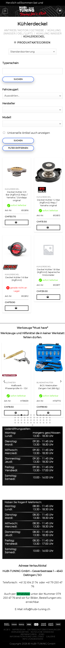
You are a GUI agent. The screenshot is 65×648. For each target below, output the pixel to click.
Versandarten (20, 632)
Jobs (41, 634)
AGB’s (7, 629)
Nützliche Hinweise (42, 632)
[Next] (60, 381)
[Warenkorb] (59, 11)
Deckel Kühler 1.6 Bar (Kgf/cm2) (16, 278)
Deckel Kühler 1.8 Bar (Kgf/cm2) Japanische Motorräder (48, 272)
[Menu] (5, 11)
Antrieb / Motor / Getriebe (24, 30)
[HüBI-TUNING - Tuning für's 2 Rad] (32, 11)
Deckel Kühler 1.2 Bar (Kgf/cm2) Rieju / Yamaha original (48, 203)
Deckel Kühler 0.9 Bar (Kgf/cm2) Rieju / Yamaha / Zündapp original (17, 196)
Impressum (18, 629)
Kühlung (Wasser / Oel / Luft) (32, 32)
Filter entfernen (18, 148)
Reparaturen (29, 634)
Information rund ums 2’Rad (27, 636)
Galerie (50, 636)
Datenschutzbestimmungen (44, 629)
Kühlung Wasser (49, 33)
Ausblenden (51, 2)
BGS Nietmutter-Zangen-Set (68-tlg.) (41, 387)
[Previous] (4, 381)
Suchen (18, 79)
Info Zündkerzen (33, 639)
